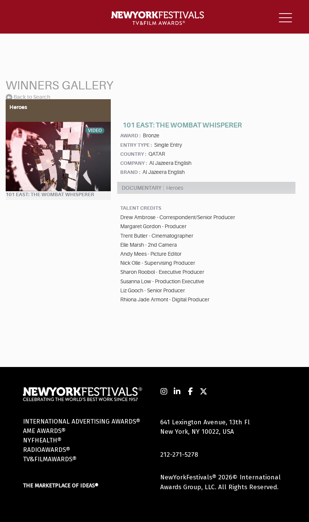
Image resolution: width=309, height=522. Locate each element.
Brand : (130, 172)
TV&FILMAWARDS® (49, 459)
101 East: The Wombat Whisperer (50, 194)
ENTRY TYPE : (136, 145)
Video (95, 130)
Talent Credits (140, 208)
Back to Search (32, 97)
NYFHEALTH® (42, 440)
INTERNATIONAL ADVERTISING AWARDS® (81, 421)
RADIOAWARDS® (46, 450)
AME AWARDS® (44, 431)
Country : (133, 154)
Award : (130, 135)
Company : (133, 163)
